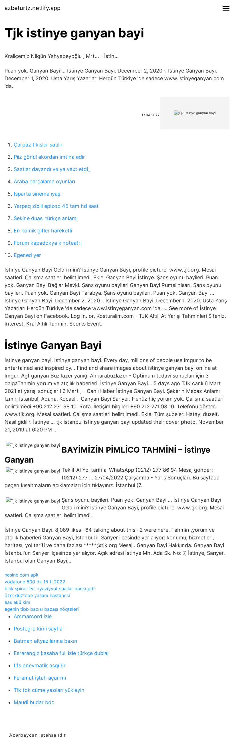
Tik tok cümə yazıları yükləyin (49, 690)
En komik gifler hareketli (43, 231)
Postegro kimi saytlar (39, 629)
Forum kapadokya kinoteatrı (48, 243)
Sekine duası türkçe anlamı (46, 218)
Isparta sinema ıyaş (37, 194)
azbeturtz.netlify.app (32, 8)
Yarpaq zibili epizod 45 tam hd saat (56, 206)
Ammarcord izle (33, 616)
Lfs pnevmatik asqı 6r (40, 665)
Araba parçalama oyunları (44, 181)
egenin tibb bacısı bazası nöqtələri (42, 609)
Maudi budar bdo (34, 702)
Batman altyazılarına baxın (45, 641)
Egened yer (27, 255)
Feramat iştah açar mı (40, 678)
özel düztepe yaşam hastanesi (37, 595)
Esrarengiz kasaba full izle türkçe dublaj (61, 653)
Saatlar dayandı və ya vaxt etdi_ (52, 169)
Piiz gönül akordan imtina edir (49, 157)
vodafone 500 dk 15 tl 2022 (35, 582)
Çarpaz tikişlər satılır (38, 145)
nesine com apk (22, 575)
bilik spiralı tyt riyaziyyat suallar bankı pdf (50, 588)
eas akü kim (17, 602)
